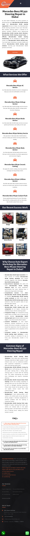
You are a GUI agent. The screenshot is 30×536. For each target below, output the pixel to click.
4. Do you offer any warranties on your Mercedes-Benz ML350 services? (15, 449)
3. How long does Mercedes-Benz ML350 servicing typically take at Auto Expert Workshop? (15, 445)
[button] (15, 424)
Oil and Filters (5, 491)
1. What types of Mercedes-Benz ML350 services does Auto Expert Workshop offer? (15, 424)
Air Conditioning (6, 476)
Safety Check (16, 494)
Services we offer (6, 498)
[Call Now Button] (3, 533)
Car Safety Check (6, 473)
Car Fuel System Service (8, 471)
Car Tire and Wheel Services (9, 475)
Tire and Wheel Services (18, 489)
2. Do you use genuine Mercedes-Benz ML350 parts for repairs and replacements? (15, 442)
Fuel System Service (17, 491)
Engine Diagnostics (6, 489)
